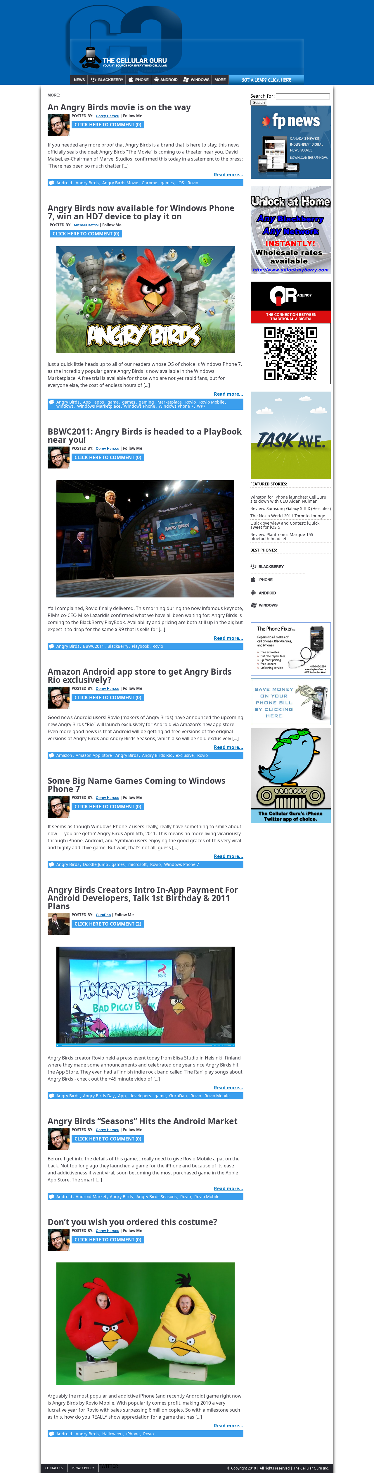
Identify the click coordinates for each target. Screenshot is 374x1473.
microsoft (137, 864)
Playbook (140, 646)
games (167, 182)
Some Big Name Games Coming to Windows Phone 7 (137, 784)
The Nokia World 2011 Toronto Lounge (287, 515)
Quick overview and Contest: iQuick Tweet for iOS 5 (284, 525)
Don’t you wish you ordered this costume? (132, 1221)
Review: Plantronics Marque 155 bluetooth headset (281, 536)
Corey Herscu (107, 116)
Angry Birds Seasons (156, 1196)
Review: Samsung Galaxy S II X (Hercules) (290, 508)
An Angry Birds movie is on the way (119, 107)
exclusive (185, 755)
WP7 (201, 406)
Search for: (262, 96)
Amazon (64, 755)
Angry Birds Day (99, 1095)
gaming (146, 402)
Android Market (91, 1196)
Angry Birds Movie (120, 182)
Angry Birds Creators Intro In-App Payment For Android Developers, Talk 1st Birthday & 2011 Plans (143, 898)
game (113, 402)
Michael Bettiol (86, 225)
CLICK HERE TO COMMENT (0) (108, 124)
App (87, 402)
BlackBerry (118, 646)
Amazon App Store (94, 755)
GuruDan (103, 915)
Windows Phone (139, 406)
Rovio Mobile (211, 402)
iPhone (133, 1433)
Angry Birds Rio (157, 755)
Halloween (112, 1433)
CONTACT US (54, 1468)
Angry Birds (87, 182)
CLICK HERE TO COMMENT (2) (108, 924)
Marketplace (169, 402)
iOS (180, 182)
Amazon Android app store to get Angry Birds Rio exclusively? (140, 675)
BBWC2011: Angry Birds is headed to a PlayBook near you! (145, 435)
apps (99, 402)
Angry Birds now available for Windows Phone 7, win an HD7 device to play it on (141, 212)
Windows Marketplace (98, 406)
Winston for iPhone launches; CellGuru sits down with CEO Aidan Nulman (288, 499)
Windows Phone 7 (176, 406)
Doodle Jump (95, 864)
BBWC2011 (93, 646)
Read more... (228, 174)
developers (140, 1095)
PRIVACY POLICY (83, 1468)
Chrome (149, 182)
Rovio (193, 182)
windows (65, 406)
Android (64, 182)
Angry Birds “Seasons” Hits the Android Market (143, 1120)
